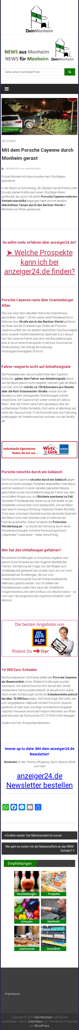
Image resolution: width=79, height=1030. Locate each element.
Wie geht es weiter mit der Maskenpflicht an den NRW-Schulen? (39, 848)
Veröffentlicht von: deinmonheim (22, 168)
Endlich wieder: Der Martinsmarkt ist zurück (34, 835)
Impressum (12, 993)
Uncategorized (10, 129)
